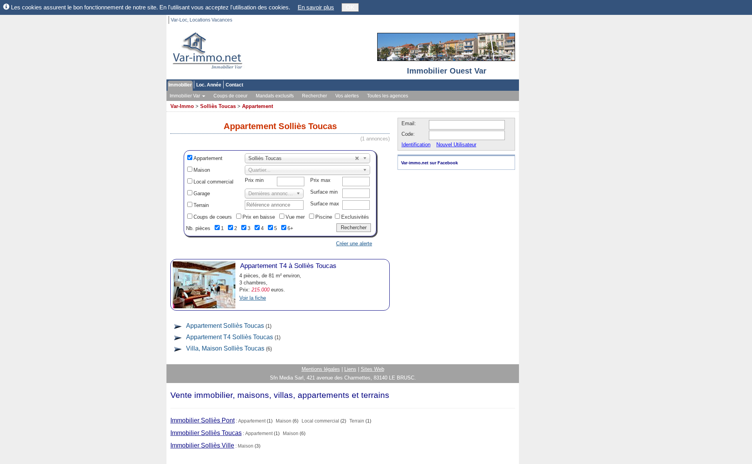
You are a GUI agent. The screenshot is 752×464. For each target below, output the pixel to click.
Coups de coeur (230, 96)
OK (350, 7)
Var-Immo (182, 106)
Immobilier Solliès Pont (202, 420)
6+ (290, 228)
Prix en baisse (258, 217)
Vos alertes (347, 96)
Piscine (323, 217)
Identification (415, 144)
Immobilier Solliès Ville (202, 445)
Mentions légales (321, 369)
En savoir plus (316, 7)
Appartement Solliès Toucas (225, 325)
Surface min (324, 192)
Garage (201, 193)
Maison (201, 170)
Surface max (324, 204)
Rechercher (314, 96)
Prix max (320, 180)
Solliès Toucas (218, 106)
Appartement (257, 106)
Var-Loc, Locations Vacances (201, 20)
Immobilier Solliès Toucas (206, 433)
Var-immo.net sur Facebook (429, 162)
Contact (234, 85)
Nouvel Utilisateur (456, 144)
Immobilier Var (185, 96)
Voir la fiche (252, 298)
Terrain (201, 205)
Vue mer (295, 217)
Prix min (254, 180)
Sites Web (372, 369)
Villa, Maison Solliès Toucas (225, 348)
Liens (350, 369)
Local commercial (213, 182)
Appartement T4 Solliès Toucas (229, 337)
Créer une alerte (354, 243)
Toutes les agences (387, 96)
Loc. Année (208, 85)
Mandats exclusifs (275, 96)
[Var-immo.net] (205, 51)
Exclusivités (355, 217)
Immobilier (180, 85)
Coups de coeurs (212, 217)
